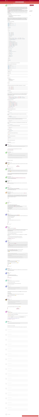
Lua (13, 238)
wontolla (9, 300)
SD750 (9, 229)
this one (15, 228)
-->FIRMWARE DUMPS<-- (10, 238)
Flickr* (17, 165)
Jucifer (9, 153)
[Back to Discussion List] (0, 0)
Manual (12, 238)
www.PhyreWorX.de (17, 308)
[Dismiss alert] (37, 415)
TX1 (17, 188)
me (14, 238)
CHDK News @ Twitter (17, 166)
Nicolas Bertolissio (10, 145)
